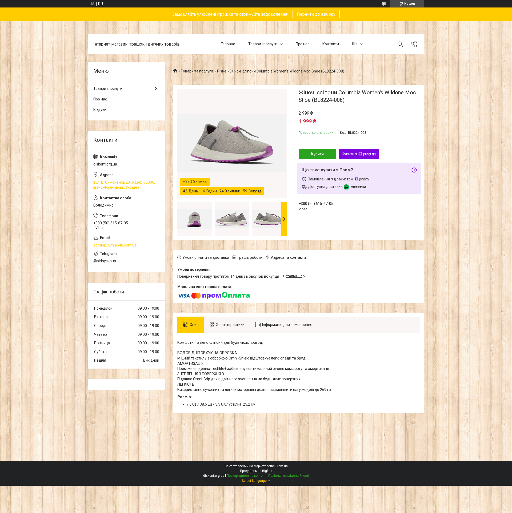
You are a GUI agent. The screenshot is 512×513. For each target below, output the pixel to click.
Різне (221, 71)
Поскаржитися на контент (246, 476)
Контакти (330, 44)
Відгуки (99, 109)
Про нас (302, 44)
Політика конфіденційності (288, 476)
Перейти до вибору (316, 14)
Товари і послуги (262, 44)
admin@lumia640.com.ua (115, 245)
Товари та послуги (197, 71)
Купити (317, 154)
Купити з (349, 154)
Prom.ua (281, 466)
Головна (228, 44)
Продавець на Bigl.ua (256, 471)
